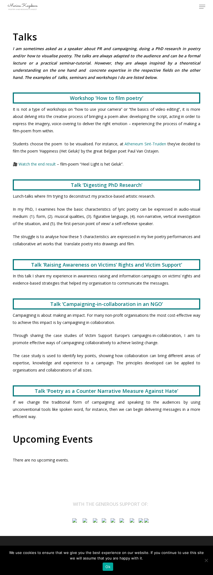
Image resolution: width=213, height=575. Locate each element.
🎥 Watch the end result (35, 164)
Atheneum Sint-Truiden (145, 143)
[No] (206, 560)
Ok (107, 566)
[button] (202, 6)
